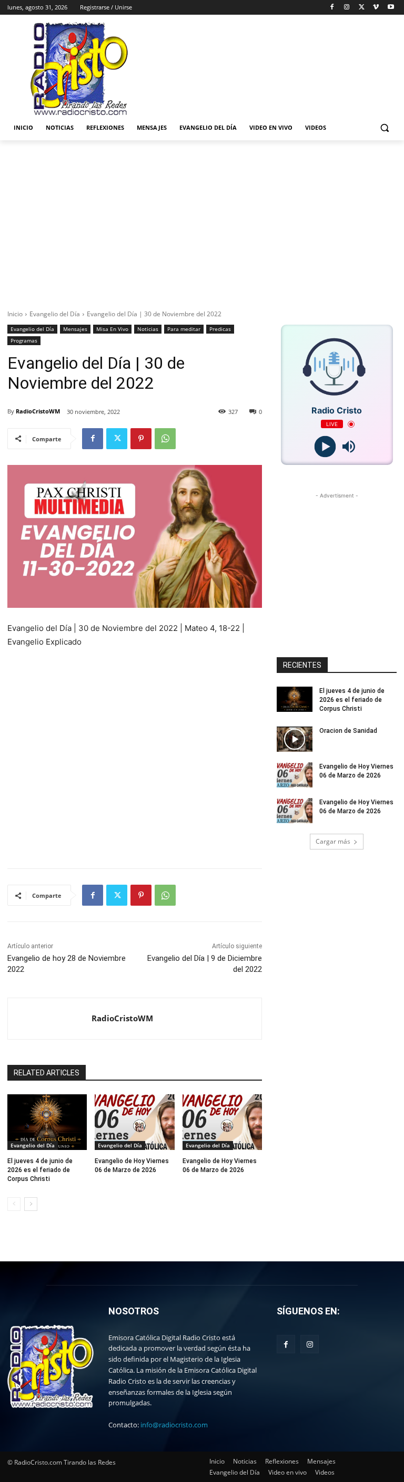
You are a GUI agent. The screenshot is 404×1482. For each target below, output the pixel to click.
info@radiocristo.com (174, 1424)
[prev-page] (14, 1204)
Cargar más (333, 841)
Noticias (147, 329)
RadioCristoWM (38, 411)
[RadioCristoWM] (49, 1018)
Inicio (15, 313)
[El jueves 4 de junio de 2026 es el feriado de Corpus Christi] (47, 1122)
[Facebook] (332, 8)
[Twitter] (362, 8)
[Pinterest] (141, 438)
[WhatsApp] (165, 438)
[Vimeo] (376, 8)
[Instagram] (347, 8)
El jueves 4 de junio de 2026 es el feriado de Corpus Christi (40, 1170)
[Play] (324, 446)
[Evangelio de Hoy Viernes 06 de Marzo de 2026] (134, 1122)
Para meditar (183, 329)
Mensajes (75, 329)
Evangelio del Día (54, 313)
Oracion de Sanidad (348, 730)
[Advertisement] (202, 219)
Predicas (220, 329)
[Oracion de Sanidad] (294, 739)
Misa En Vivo (112, 329)
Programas (24, 340)
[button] (384, 128)
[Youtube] (391, 8)
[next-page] (30, 1204)
